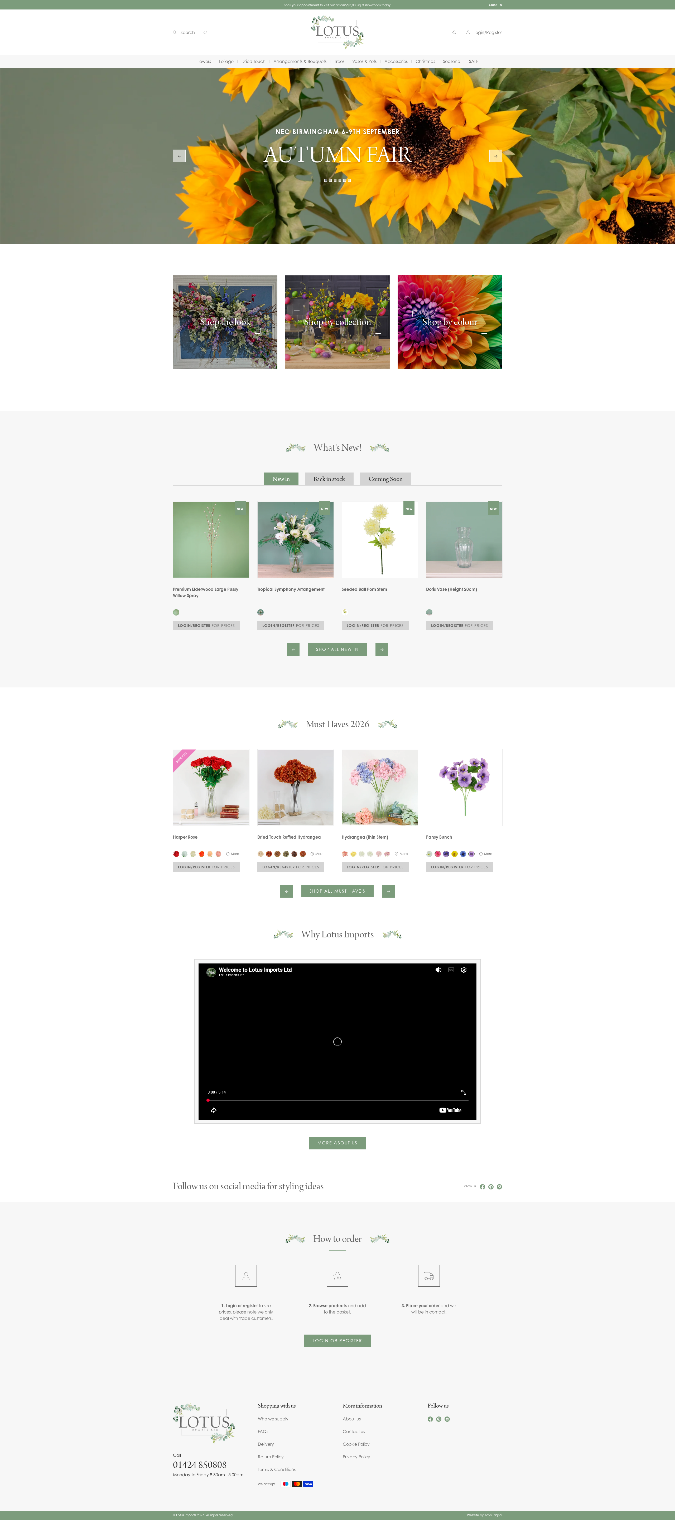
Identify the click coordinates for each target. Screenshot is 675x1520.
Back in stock (329, 479)
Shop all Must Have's (337, 891)
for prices (206, 625)
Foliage (226, 61)
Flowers (203, 61)
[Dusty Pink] (378, 854)
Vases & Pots (364, 61)
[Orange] (201, 854)
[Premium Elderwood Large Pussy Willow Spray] (176, 612)
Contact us (354, 1431)
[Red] (176, 854)
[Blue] (463, 854)
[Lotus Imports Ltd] (337, 32)
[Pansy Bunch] (464, 787)
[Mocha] (294, 854)
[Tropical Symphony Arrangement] (260, 612)
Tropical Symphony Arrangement (291, 589)
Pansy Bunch (439, 837)
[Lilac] (387, 854)
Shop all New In (337, 649)
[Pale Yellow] (353, 854)
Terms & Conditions (277, 1469)
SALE (474, 61)
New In (281, 479)
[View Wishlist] (206, 32)
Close (493, 5)
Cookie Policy (356, 1444)
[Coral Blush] (345, 854)
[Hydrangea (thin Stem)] (380, 787)
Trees (339, 61)
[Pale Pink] (218, 854)
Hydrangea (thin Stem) (365, 837)
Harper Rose (185, 837)
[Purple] (446, 854)
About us (352, 1418)
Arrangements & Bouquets (299, 61)
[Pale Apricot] (210, 854)
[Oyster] (260, 854)
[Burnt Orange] (269, 854)
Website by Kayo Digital (484, 1515)
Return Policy (271, 1456)
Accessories (396, 61)
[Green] (286, 854)
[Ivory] (193, 854)
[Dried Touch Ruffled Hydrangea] (295, 787)
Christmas (425, 61)
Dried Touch (254, 61)
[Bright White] (370, 854)
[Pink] (438, 854)
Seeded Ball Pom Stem (364, 589)
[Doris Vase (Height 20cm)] (429, 612)
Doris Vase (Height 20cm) (451, 589)
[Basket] (455, 32)
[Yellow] (454, 854)
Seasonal (452, 61)
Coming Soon (386, 479)
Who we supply (273, 1418)
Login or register (337, 1340)
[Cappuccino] (277, 854)
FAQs (263, 1431)
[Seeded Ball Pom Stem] (345, 612)
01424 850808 (200, 1465)
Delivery (266, 1444)
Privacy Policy (356, 1456)
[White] (184, 854)
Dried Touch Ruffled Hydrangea (289, 837)
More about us (337, 1142)
